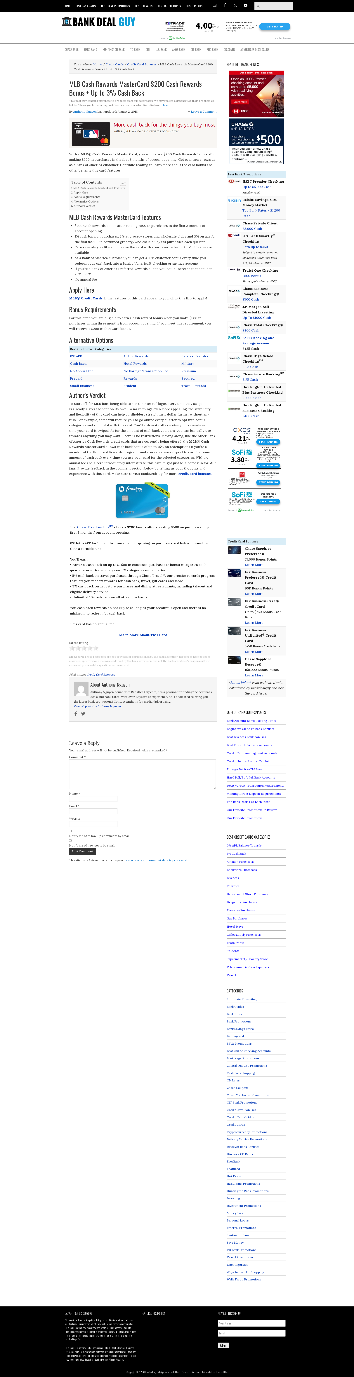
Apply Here (81, 192)
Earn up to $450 (255, 247)
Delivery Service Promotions (247, 1139)
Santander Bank (238, 1235)
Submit (223, 1345)
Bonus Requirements (87, 197)
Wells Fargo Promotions (244, 1279)
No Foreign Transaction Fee (146, 371)
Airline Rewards (136, 356)
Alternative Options (86, 201)
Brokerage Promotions (243, 1058)
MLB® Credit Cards (86, 298)
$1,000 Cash (251, 398)
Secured (188, 378)
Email (74, 806)
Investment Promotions (244, 1205)
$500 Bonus (251, 276)
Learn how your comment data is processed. (156, 860)
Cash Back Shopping (241, 1073)
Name (74, 793)
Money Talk (235, 1213)
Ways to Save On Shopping (245, 1272)
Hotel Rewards (135, 363)
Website (74, 818)
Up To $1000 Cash (256, 317)
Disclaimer (196, 1372)
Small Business (82, 386)
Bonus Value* (240, 682)
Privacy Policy (208, 1372)
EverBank (233, 1161)
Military (187, 363)
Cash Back (78, 363)
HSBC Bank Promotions (243, 1183)
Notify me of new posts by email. (92, 845)
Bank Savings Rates (240, 1029)
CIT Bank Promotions (242, 1102)
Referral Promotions (241, 1228)
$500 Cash (250, 299)
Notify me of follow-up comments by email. (99, 836)
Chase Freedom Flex (95, 527)
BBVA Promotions (239, 1043)
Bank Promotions (239, 1021)
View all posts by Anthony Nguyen (97, 706)
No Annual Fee (81, 371)
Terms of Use (222, 1372)
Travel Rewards (193, 386)
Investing (233, 1198)
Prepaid (76, 378)
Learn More (254, 565)
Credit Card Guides (240, 1117)
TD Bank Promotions (241, 1250)
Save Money (235, 1242)
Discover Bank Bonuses (243, 1147)
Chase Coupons (238, 1088)
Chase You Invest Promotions (248, 1095)
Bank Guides (235, 1006)
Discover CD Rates (240, 1154)
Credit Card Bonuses (100, 674)
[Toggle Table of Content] (121, 183)
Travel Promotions (240, 1257)
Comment (77, 757)
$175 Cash (250, 379)
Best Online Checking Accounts (249, 1051)
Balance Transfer (195, 356)
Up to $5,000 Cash (257, 187)
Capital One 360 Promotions (247, 1065)
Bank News (234, 1014)
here (166, 105)
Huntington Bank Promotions (248, 1191)
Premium (188, 371)
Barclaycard (235, 1036)
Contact (185, 1372)
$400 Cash (250, 330)
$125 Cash (250, 367)
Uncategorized (237, 1264)
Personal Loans (238, 1220)
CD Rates (233, 1080)
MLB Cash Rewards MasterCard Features (99, 188)
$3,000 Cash (252, 228)
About (177, 1372)
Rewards (130, 378)
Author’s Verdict (84, 206)
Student (130, 386)
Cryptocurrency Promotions (247, 1132)
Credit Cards (236, 1124)
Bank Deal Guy (99, 21)
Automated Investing (242, 999)
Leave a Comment (204, 111)
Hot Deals (234, 1176)
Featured (233, 1169)
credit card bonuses (194, 474)
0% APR (76, 356)
